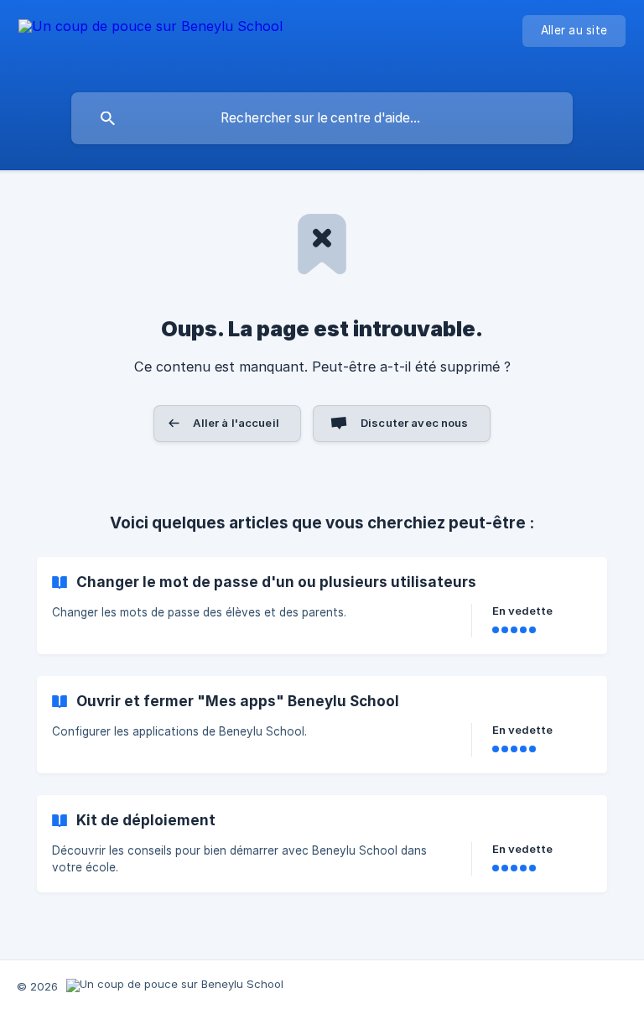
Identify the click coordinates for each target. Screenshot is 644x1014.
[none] (150, 42)
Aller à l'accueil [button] (236, 422)
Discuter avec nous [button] (415, 422)
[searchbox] (322, 118)
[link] (322, 605)
